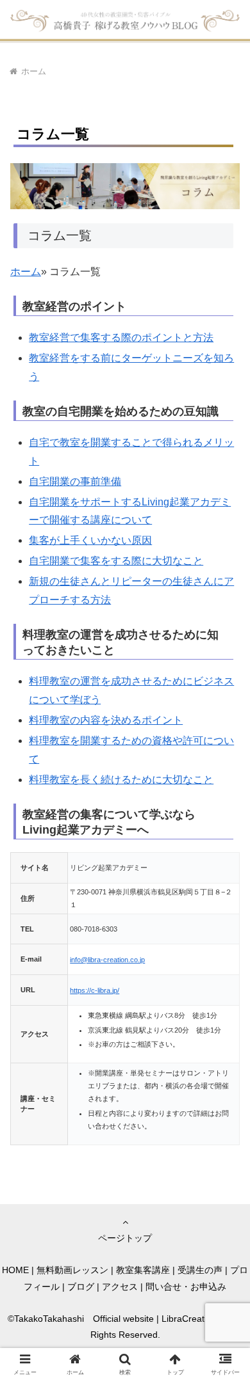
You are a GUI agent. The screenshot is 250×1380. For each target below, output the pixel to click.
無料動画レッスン (72, 1270)
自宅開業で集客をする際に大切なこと (116, 560)
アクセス (120, 1286)
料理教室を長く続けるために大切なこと (121, 779)
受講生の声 (200, 1270)
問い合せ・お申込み (186, 1286)
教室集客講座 (143, 1270)
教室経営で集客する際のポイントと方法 (121, 337)
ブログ (80, 1286)
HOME (15, 1270)
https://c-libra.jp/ (94, 990)
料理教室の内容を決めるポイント (106, 720)
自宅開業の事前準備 (75, 481)
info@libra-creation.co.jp (107, 960)
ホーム (25, 271)
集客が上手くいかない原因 (90, 540)
